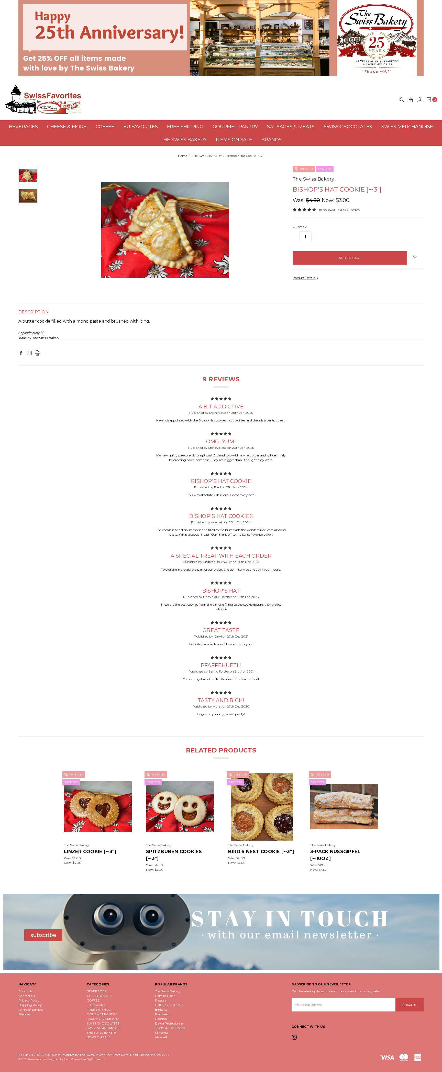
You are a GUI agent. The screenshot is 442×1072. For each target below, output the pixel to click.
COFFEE (105, 126)
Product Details (304, 278)
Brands (271, 140)
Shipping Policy (30, 1005)
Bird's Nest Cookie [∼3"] (261, 851)
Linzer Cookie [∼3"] (90, 851)
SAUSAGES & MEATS (291, 126)
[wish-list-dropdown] (415, 256)
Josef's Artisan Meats (170, 1028)
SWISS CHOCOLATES (348, 126)
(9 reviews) (327, 209)
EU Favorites (141, 126)
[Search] (401, 99)
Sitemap (24, 1014)
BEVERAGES (23, 126)
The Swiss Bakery (167, 991)
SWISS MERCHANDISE (407, 126)
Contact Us (26, 996)
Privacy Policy (28, 1000)
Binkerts (161, 1009)
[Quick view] (128, 776)
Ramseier (162, 1014)
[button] (221, 38)
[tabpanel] (98, 822)
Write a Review (349, 209)
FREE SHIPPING (185, 126)
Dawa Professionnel (169, 1023)
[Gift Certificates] (410, 99)
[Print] (37, 353)
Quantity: (300, 227)
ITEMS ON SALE (234, 140)
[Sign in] (419, 99)
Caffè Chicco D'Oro (169, 1005)
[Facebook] (21, 353)
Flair (67, 1059)
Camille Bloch (165, 996)
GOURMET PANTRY (235, 126)
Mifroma (161, 1032)
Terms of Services (30, 1009)
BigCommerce (96, 1059)
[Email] (29, 353)
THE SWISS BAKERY (183, 140)
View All (161, 1037)
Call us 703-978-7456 (34, 1055)
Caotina (161, 1019)
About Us (25, 991)
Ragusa (160, 1000)
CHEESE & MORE (66, 126)
